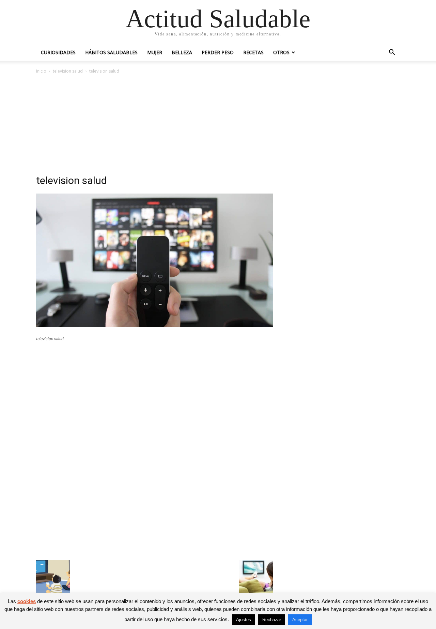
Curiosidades (58, 52)
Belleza (182, 52)
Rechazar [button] (271, 619)
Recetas (253, 52)
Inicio (41, 71)
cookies (26, 601)
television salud (68, 71)
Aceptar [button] (300, 619)
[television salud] (154, 325)
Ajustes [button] (243, 619)
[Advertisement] (218, 126)
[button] (392, 53)
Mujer (154, 52)
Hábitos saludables (111, 52)
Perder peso (218, 52)
